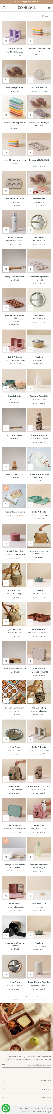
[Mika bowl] (39, 341)
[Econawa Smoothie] (39, 381)
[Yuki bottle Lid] (39, 888)
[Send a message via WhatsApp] (5, 1108)
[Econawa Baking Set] (14, 692)
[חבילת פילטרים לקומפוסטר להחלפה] (14, 927)
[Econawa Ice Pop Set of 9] (14, 107)
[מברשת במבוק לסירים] (14, 459)
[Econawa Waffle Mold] (14, 183)
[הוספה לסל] (6, 41)
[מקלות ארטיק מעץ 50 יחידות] (14, 144)
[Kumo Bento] (39, 653)
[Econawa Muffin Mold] (39, 144)
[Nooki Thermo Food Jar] (39, 771)
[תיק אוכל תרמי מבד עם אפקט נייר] (39, 536)
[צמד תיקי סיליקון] (39, 183)
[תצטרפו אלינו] (4, 1064)
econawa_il (37, 1108)
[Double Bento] (14, 381)
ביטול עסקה (27, 1111)
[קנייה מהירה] (30, 41)
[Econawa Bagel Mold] (39, 261)
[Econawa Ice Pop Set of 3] (39, 33)
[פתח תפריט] (46, 7)
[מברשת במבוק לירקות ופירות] (14, 653)
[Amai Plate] (39, 222)
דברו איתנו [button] (46, 1098)
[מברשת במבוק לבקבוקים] (14, 261)
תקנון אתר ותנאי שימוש (42, 1111)
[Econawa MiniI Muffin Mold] (14, 300)
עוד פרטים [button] (46, 1089)
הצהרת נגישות (24, 1108)
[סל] (6, 7)
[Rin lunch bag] (14, 575)
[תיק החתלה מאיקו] (14, 614)
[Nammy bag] (14, 771)
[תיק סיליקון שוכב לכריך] (14, 72)
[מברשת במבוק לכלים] (14, 420)
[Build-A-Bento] (14, 33)
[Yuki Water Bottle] (14, 222)
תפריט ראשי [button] (45, 1080)
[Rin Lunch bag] (39, 692)
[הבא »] (43, 996)
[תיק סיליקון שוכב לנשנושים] (39, 107)
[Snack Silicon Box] (39, 72)
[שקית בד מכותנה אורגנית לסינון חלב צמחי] (39, 459)
